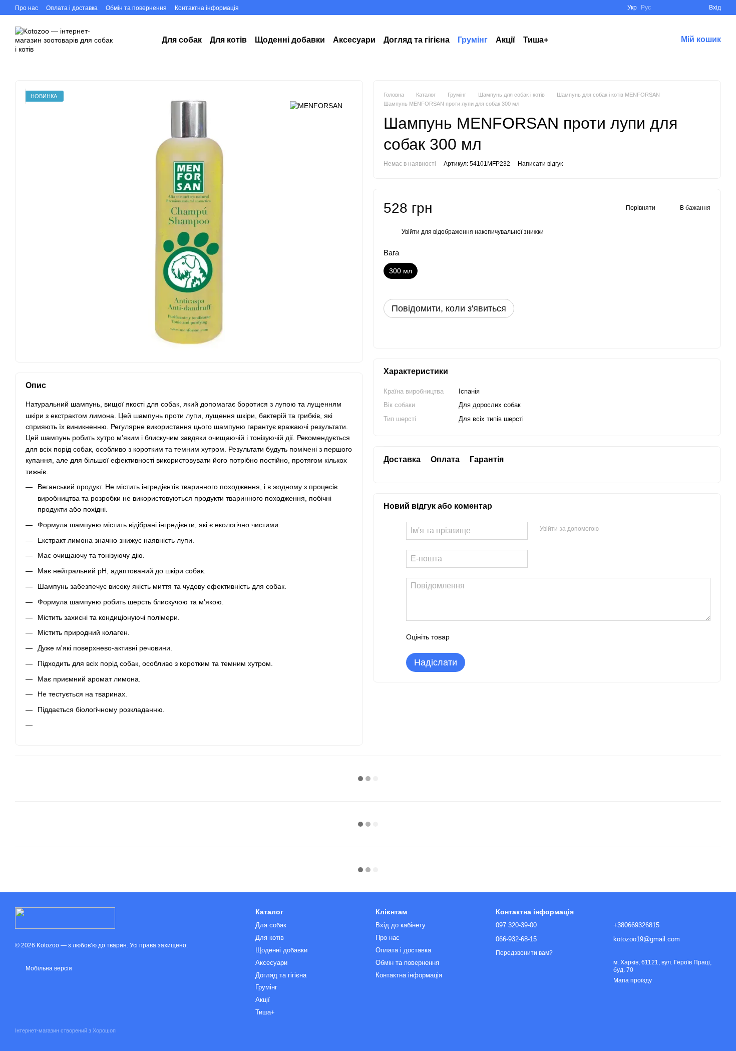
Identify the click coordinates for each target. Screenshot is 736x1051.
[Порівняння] (683, 8)
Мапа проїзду (632, 980)
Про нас (26, 8)
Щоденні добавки (290, 40)
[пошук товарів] (566, 40)
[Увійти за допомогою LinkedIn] (642, 529)
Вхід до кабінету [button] (401, 925)
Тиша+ (535, 40)
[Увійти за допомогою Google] (626, 529)
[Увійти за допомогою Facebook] (610, 529)
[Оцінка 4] (514, 637)
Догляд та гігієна (417, 40)
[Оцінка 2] (482, 637)
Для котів (228, 40)
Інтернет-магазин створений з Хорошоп (65, 1030)
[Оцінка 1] (466, 637)
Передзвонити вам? (524, 952)
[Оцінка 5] (530, 637)
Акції (505, 40)
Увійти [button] (411, 231)
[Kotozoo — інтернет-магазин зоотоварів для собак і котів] (65, 917)
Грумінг (473, 40)
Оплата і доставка (72, 8)
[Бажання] (665, 8)
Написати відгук (540, 163)
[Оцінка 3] (498, 637)
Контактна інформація (207, 8)
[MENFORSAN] (316, 105)
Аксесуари (354, 40)
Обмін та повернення (136, 8)
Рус (646, 8)
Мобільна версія (48, 968)
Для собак (182, 40)
